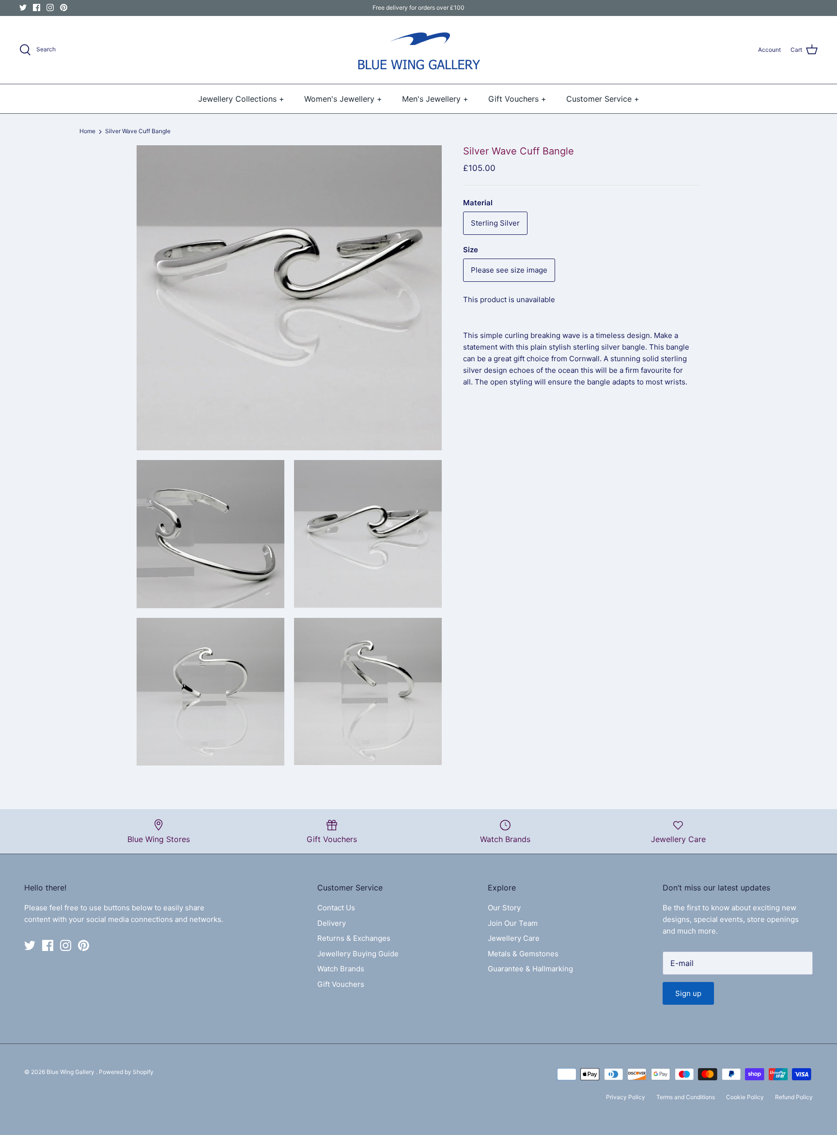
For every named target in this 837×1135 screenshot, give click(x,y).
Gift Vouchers (340, 984)
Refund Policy (794, 1097)
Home (87, 131)
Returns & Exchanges (353, 938)
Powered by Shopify (126, 1071)
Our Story (504, 907)
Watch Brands (340, 968)
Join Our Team (513, 923)
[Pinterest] (63, 7)
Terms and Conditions (685, 1097)
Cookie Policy (745, 1097)
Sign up (688, 993)
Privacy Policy (625, 1097)
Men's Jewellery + (435, 99)
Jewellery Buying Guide (358, 953)
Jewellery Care (514, 938)
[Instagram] (50, 7)
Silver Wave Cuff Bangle (137, 131)
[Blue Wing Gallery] (418, 50)
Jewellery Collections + (241, 99)
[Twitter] (23, 7)
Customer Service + (602, 99)
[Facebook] (36, 7)
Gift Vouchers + (517, 99)
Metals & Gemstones (523, 953)
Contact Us (336, 907)
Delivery (331, 923)
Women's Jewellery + (343, 99)
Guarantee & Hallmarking (530, 968)
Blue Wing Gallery (71, 1071)
